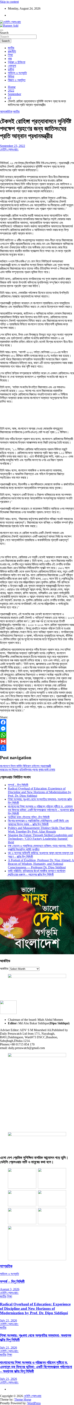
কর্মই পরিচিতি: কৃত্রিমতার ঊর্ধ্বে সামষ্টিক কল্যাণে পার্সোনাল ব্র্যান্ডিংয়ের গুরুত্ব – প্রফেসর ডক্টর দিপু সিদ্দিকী (36, 872)
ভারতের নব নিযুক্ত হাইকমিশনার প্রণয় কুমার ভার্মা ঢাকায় (27, 769)
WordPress (34, 1403)
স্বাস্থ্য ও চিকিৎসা (16, 62)
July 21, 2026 (8, 1320)
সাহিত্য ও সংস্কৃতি (17, 73)
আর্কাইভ (4, 968)
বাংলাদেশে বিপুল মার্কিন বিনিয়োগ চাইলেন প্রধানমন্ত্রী (25, 766)
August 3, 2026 (9, 1289)
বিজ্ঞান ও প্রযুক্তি (16, 80)
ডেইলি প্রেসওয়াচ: (9, 149)
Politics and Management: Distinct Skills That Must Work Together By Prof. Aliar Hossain (40, 829)
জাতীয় (11, 48)
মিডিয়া (11, 76)
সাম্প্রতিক (6, 1266)
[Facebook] (37, 722)
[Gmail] (37, 741)
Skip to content (9, 1)
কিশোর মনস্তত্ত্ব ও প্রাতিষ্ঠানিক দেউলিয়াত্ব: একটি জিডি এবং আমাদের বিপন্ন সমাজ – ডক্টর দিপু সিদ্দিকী (38, 822)
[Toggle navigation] (1, 30)
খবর (10, 58)
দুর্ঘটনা (11, 69)
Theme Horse (22, 1399)
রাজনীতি (12, 51)
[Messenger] (37, 728)
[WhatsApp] (37, 735)
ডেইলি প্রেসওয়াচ (32, 1396)
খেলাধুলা (12, 65)
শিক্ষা (10, 55)
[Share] (37, 748)
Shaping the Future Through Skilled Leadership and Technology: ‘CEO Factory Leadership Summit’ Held (40, 838)
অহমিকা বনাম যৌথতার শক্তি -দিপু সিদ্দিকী (29, 817)
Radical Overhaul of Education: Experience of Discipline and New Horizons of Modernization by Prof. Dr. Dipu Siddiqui (39, 792)
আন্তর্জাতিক (6, 111)
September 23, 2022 (12, 146)
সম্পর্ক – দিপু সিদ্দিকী (18, 785)
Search (4, 32)
